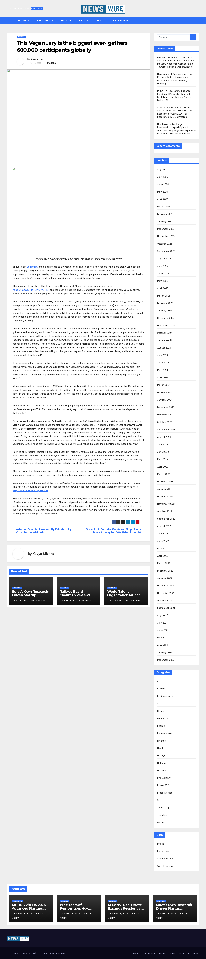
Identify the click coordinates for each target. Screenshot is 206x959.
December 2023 (165, 407)
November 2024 (166, 325)
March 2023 (163, 474)
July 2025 (162, 266)
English (161, 725)
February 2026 (165, 214)
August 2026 (164, 169)
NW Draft (162, 770)
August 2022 (164, 526)
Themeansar (59, 953)
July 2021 (162, 622)
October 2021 (164, 600)
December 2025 (165, 228)
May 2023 (162, 459)
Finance (161, 740)
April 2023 (162, 466)
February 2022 (165, 570)
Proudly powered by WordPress (21, 953)
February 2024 (165, 392)
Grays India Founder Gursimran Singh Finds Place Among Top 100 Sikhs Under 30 (113, 531)
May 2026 (162, 191)
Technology (163, 807)
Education (162, 718)
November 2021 (165, 593)
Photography (164, 777)
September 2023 (166, 429)
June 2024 (163, 362)
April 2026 (162, 199)
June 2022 (163, 541)
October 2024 (164, 332)
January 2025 (164, 310)
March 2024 (164, 385)
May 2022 (162, 548)
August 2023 (164, 437)
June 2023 (163, 451)
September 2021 (166, 607)
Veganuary (32, 266)
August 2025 (164, 258)
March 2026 (163, 206)
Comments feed (165, 858)
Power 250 (163, 785)
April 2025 (162, 288)
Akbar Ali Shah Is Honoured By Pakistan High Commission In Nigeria (44, 531)
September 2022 (166, 518)
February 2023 (165, 481)
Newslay (47, 953)
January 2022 (164, 578)
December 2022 (165, 496)
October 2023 (164, 422)
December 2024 (166, 318)
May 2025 (162, 280)
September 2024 (166, 340)
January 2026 (164, 221)
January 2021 (164, 652)
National (67, 20)
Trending (162, 815)
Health (101, 20)
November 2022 (166, 503)
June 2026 (163, 184)
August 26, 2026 (23, 913)
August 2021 (164, 615)
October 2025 (164, 243)
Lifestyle (85, 20)
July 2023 (162, 444)
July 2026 (162, 176)
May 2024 (162, 370)
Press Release (121, 20)
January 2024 (165, 399)
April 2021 (162, 645)
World (160, 822)
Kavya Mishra (37, 59)
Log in (160, 843)
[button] (198, 20)
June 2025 (163, 273)
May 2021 (162, 637)
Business (24, 20)
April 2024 (163, 377)
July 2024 (162, 355)
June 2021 (162, 630)
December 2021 (165, 585)
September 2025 (166, 251)
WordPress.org (165, 866)
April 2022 (162, 555)
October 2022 (164, 511)
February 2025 (165, 303)
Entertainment (45, 20)
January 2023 (164, 489)
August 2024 (164, 347)
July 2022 (162, 533)
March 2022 (163, 563)
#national (51, 62)
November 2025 (166, 236)
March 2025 (163, 295)
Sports (160, 800)
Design (160, 711)
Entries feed (163, 851)
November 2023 (166, 414)
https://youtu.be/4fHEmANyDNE (30, 289)
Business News (165, 696)
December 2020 (166, 659)
